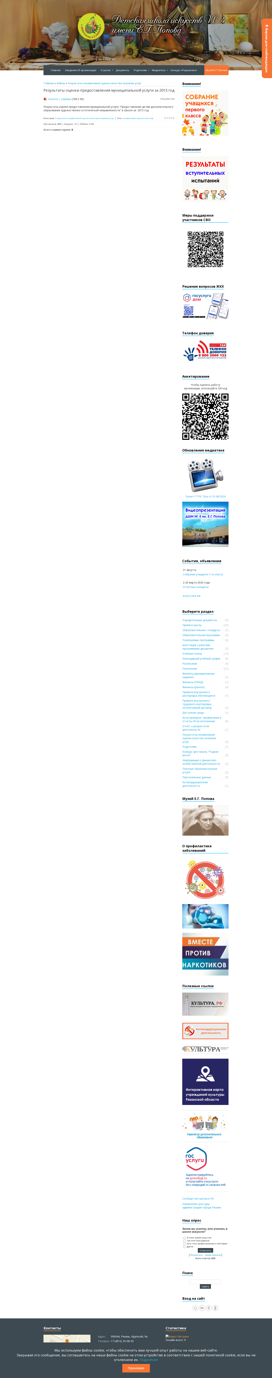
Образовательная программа (201, 635)
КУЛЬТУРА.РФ (192, 596)
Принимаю (136, 1368)
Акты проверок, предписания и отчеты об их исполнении (201, 719)
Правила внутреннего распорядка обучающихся (198, 693)
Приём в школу (191, 625)
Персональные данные (196, 777)
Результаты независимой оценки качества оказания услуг (104, 83)
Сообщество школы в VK (198, 1198)
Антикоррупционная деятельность (195, 783)
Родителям (189, 746)
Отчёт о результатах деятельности (195, 727)
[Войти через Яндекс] (209, 1308)
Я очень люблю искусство (199, 1238)
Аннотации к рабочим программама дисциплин (198, 646)
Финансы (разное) (193, 687)
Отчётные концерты (196, 587)
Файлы (61, 83)
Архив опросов (213, 1255)
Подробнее (148, 1359)
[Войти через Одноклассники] (215, 1308)
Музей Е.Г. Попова (216, 70)
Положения (189, 668)
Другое (190, 1246)
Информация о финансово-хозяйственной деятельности (201, 761)
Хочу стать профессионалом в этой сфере (207, 1243)
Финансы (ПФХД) (192, 682)
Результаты (196, 1255)
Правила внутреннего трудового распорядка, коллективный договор (197, 704)
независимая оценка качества (138, 118)
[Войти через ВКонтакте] (202, 1308)
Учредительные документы (199, 620)
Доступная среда (193, 712)
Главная (48, 83)
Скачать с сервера (59, 99)
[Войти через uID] (195, 1308)
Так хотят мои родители (198, 1241)
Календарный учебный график (201, 658)
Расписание (189, 663)
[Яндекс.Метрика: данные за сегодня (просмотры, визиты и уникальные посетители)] (177, 1336)
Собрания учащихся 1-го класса (203, 574)
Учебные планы (192, 653)
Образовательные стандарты (201, 630)
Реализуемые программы (198, 640)
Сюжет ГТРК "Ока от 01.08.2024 (205, 496)
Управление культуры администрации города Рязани (201, 1205)
